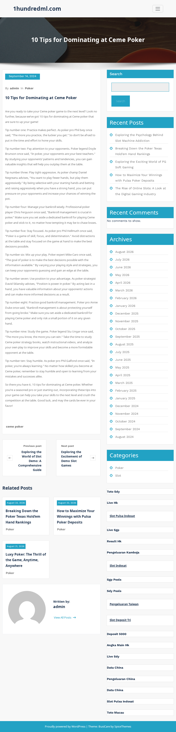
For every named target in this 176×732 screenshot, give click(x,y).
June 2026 (123, 267)
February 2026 (126, 298)
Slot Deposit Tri (120, 620)
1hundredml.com (37, 8)
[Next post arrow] (93, 458)
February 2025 (126, 390)
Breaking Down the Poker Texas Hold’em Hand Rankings (23, 516)
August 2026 (124, 251)
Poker (29, 88)
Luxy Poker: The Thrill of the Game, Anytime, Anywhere (26, 560)
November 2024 (126, 413)
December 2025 (126, 313)
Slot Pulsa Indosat (122, 516)
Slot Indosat (118, 566)
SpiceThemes (122, 726)
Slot (118, 475)
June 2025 (123, 359)
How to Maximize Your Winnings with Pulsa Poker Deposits (76, 516)
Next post (67, 445)
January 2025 (125, 398)
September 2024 (127, 429)
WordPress (78, 726)
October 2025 (125, 329)
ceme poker (14, 426)
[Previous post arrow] (10, 458)
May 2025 (122, 367)
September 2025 (127, 336)
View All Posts (63, 617)
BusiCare (105, 726)
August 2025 (124, 344)
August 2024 (124, 436)
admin (14, 88)
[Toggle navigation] (157, 8)
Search (116, 74)
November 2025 (126, 321)
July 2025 (122, 352)
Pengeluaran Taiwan (124, 604)
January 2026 (125, 305)
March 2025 (124, 383)
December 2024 (127, 406)
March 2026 (124, 290)
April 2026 (122, 282)
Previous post (32, 445)
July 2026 (122, 259)
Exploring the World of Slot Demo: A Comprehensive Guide (29, 461)
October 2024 (125, 421)
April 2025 (122, 375)
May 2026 (122, 275)
